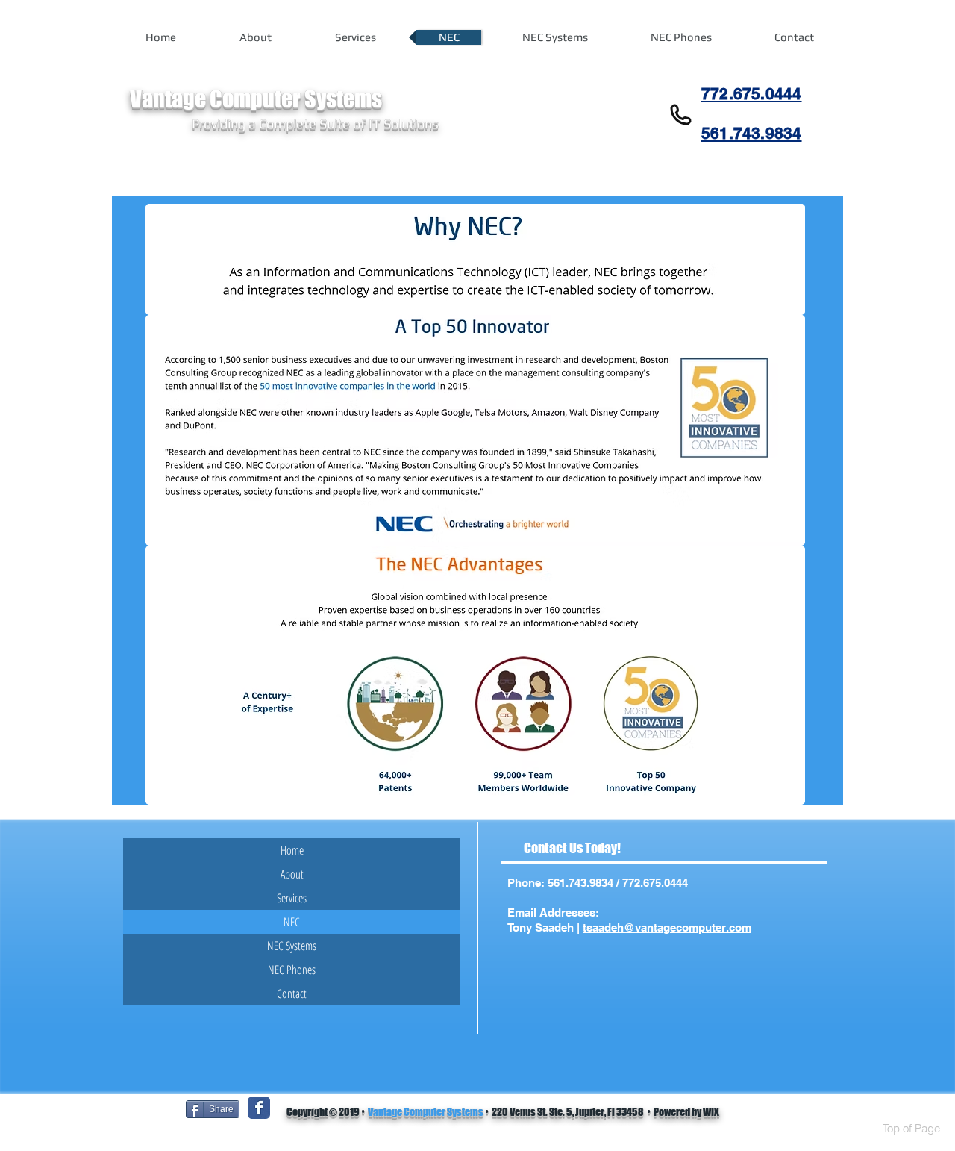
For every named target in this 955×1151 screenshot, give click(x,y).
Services (292, 898)
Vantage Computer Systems (425, 1111)
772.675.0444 (655, 882)
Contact (292, 993)
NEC (292, 922)
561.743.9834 (580, 882)
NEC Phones (292, 969)
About (292, 874)
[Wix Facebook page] (259, 1108)
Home (292, 850)
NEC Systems (291, 946)
